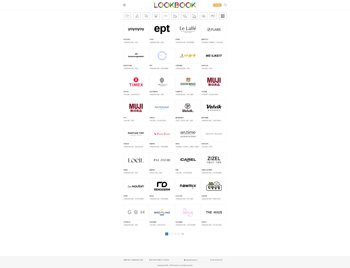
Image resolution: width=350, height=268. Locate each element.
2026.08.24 (136, 31)
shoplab (175, 265)
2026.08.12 (136, 135)
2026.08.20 (214, 31)
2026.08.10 (162, 213)
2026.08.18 (214, 57)
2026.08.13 (188, 109)
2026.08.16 (162, 83)
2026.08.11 (162, 161)
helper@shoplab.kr (192, 260)
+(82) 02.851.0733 (216, 260)
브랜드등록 (217, 5)
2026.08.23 (188, 31)
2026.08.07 (214, 213)
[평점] (136, 29)
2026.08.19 (162, 57)
